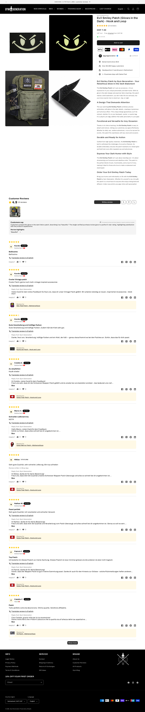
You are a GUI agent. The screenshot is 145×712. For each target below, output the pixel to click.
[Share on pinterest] (130, 262)
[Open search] (123, 202)
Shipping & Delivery (46, 663)
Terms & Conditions (12, 670)
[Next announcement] (139, 2)
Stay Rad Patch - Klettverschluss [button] (28, 306)
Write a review (107, 202)
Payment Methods (11, 666)
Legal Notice (9, 659)
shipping (110, 33)
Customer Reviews (79, 663)
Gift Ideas (42, 670)
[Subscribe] (41, 682)
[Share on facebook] (122, 262)
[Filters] (129, 202)
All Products (77, 666)
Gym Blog (76, 670)
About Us (76, 659)
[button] (52, 9)
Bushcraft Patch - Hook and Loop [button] (28, 349)
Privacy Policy (10, 663)
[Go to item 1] (15, 211)
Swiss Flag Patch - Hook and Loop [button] (29, 397)
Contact (42, 659)
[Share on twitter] (126, 262)
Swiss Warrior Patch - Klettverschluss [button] (30, 445)
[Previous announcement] (6, 2)
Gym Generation (15, 708)
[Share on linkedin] (135, 262)
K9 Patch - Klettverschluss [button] (26, 634)
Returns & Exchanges (47, 666)
